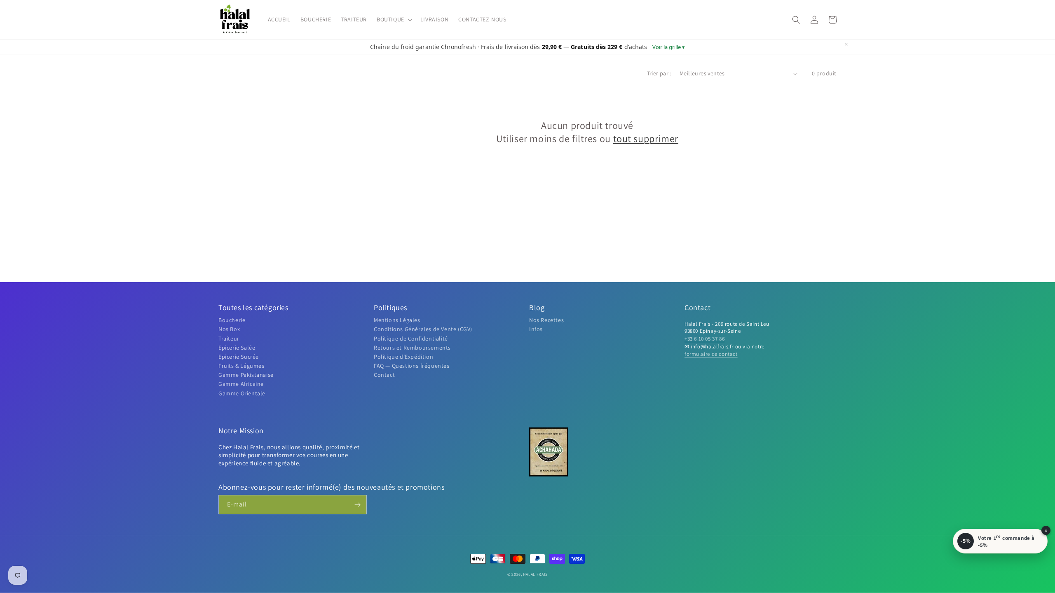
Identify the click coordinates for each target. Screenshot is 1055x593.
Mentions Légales (397, 320)
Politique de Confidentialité (411, 338)
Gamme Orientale (241, 393)
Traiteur (228, 338)
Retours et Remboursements (412, 347)
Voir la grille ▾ (668, 47)
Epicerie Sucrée (238, 356)
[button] (393, 19)
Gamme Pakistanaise (246, 374)
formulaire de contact (711, 353)
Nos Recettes (546, 320)
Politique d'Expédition (403, 356)
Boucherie (231, 320)
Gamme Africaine (241, 384)
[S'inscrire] (357, 504)
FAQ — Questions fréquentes (412, 365)
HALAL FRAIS (535, 574)
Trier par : (659, 73)
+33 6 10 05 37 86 (704, 338)
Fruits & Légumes (241, 365)
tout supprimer (645, 138)
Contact (384, 374)
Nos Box (229, 329)
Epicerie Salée (236, 347)
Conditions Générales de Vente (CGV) (423, 329)
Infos (536, 329)
